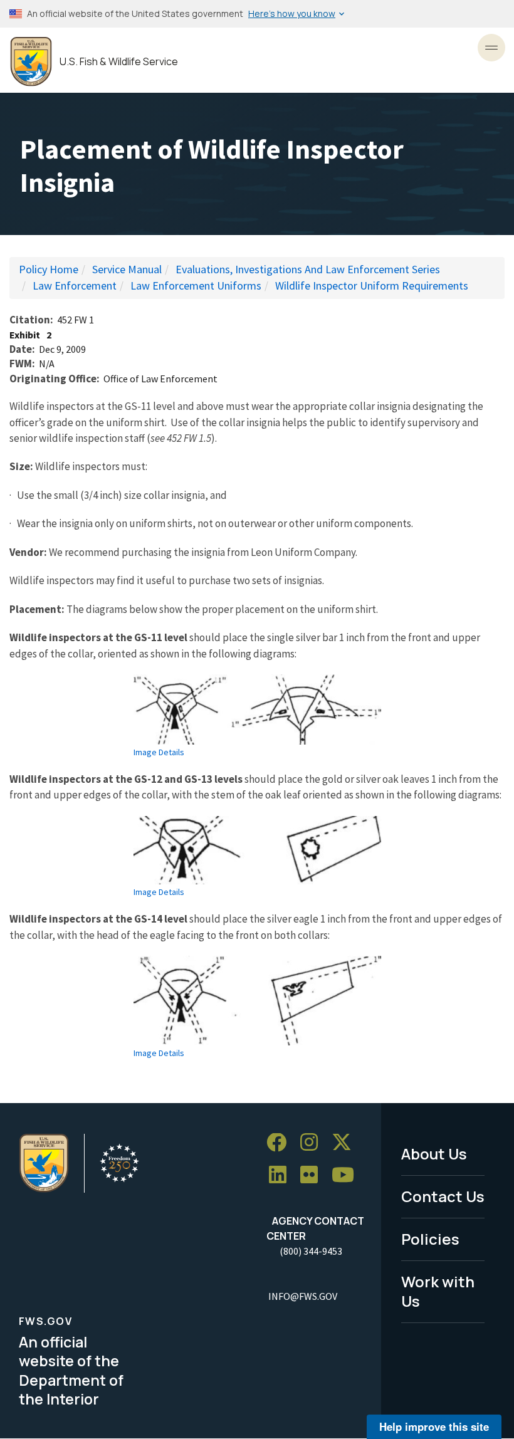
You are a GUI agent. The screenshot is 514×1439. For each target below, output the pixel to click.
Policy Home (48, 269)
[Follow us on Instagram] (313, 1143)
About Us (434, 1153)
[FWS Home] (31, 61)
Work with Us (438, 1291)
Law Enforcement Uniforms (195, 285)
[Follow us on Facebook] (280, 1143)
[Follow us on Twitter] (346, 1143)
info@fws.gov (302, 1296)
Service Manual (127, 269)
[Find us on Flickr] (313, 1175)
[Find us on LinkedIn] (282, 1175)
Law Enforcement (75, 285)
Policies (430, 1238)
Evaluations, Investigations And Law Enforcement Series (308, 269)
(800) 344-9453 (311, 1251)
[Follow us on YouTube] (347, 1175)
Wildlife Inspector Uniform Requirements (371, 285)
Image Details (159, 752)
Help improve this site (434, 1426)
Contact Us (443, 1196)
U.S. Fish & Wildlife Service (119, 61)
